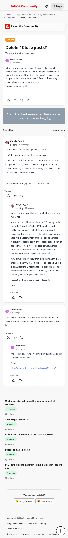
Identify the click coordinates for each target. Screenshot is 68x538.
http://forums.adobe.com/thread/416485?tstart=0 (33, 368)
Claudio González (18, 141)
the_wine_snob (23, 204)
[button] (6, 7)
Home (9, 14)
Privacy (43, 523)
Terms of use (32, 523)
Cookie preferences (14, 528)
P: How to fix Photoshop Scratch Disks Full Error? (29, 434)
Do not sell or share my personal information (25, 534)
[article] (34, 168)
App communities (24, 14)
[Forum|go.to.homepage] (24, 6)
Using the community (16, 523)
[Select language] (46, 6)
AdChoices (53, 534)
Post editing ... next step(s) (18, 449)
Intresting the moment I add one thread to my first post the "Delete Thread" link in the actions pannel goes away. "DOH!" (33, 319)
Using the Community (46, 14)
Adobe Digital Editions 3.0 (17, 419)
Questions (11, 17)
